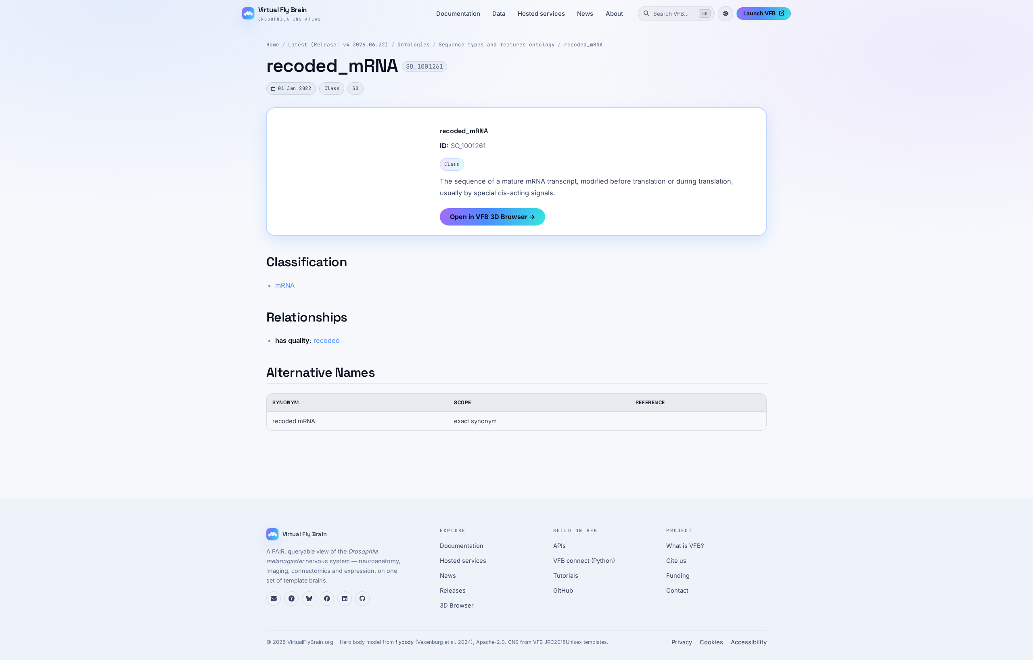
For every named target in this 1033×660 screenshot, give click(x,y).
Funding (678, 575)
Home (272, 44)
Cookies (711, 642)
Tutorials (565, 575)
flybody (404, 642)
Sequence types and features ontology (497, 44)
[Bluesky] (309, 598)
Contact (677, 590)
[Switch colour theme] (725, 13)
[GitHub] (362, 598)
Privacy (681, 642)
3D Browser (457, 605)
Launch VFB (759, 13)
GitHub (563, 590)
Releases (453, 590)
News (585, 13)
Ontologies (413, 44)
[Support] (273, 598)
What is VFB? (685, 545)
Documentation (458, 13)
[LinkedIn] (344, 598)
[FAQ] (291, 598)
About (614, 13)
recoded (327, 340)
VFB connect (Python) (584, 560)
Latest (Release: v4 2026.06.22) (338, 44)
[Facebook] (327, 598)
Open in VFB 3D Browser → (492, 217)
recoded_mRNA (583, 44)
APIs (559, 545)
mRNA (285, 285)
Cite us (676, 560)
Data (498, 13)
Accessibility (749, 642)
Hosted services (541, 13)
